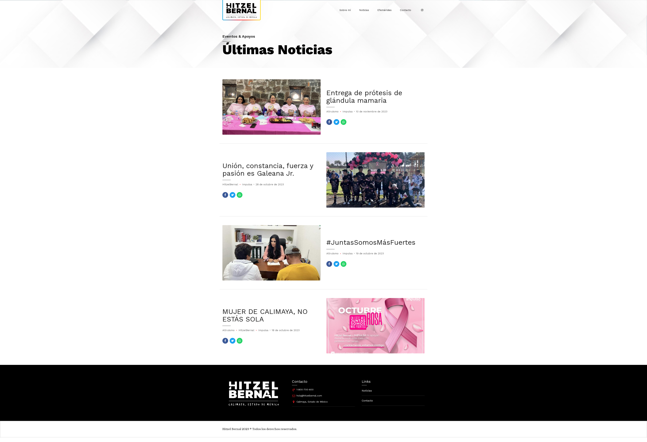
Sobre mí (345, 10)
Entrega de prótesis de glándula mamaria (364, 96)
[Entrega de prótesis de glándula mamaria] (271, 107)
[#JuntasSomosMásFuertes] (271, 252)
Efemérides (384, 10)
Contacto (405, 10)
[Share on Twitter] (336, 122)
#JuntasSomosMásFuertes (370, 242)
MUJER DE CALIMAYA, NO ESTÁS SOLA (265, 315)
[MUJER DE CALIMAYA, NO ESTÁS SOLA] (375, 325)
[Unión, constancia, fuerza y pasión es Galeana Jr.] (375, 180)
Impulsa (348, 111)
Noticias (364, 10)
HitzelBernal (230, 184)
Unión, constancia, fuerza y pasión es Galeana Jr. (267, 169)
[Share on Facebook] (329, 122)
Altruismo (332, 111)
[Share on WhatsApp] (343, 122)
